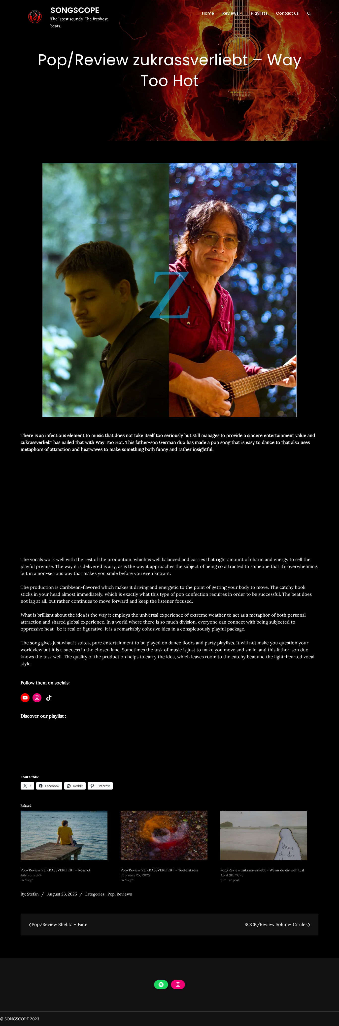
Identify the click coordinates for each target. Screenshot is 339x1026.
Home (208, 13)
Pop (111, 894)
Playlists (259, 13)
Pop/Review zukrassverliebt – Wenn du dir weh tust (262, 870)
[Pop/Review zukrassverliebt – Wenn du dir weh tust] (267, 835)
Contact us (287, 13)
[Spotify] (161, 984)
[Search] (309, 13)
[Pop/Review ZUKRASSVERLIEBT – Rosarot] (68, 835)
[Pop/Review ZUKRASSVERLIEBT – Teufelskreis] (168, 835)
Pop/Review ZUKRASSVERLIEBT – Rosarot (55, 870)
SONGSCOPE (74, 10)
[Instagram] (37, 697)
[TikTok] (48, 697)
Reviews (230, 13)
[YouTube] (25, 697)
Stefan (33, 894)
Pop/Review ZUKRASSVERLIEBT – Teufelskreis (159, 870)
